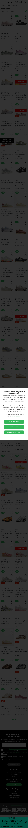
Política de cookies (16, 416)
